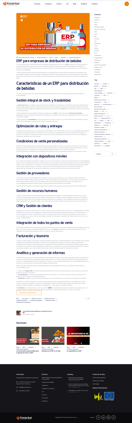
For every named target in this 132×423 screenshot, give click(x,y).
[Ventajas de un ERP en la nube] (53, 336)
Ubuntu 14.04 (97, 145)
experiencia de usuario (100, 109)
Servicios (44, 394)
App (95, 88)
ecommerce (97, 102)
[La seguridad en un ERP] (78, 336)
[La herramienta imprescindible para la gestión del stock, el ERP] (27, 336)
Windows (97, 72)
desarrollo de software (100, 100)
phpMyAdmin (97, 122)
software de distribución (100, 129)
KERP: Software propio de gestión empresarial (52, 378)
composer (97, 95)
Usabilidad (97, 69)
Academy (97, 17)
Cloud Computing (41, 57)
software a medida (99, 127)
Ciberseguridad (99, 27)
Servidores (97, 60)
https (95, 118)
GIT (108, 116)
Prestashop (108, 122)
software (63, 57)
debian (96, 97)
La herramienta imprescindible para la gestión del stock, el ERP (79, 384)
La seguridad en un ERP (74, 351)
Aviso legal (96, 384)
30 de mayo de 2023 (24, 57)
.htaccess (96, 83)
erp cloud (25, 298)
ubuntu (105, 143)
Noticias (96, 50)
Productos (45, 398)
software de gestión (36, 300)
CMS (95, 31)
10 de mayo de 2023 (74, 392)
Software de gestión (74, 57)
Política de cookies (98, 380)
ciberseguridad (98, 90)
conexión (55, 229)
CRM (51, 57)
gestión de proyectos (99, 113)
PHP (95, 53)
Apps (95, 22)
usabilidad (107, 145)
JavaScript (97, 43)
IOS (95, 41)
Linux (95, 46)
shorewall (105, 125)
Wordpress (97, 74)
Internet (96, 39)
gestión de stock (23, 105)
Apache (96, 86)
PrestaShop (97, 55)
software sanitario (99, 141)
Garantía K (45, 385)
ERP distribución (107, 104)
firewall (96, 111)
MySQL (102, 120)
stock (108, 141)
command (109, 93)
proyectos (97, 125)
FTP (103, 111)
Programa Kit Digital (48, 382)
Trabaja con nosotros (48, 388)
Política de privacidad (99, 377)
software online (50, 300)
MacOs (96, 48)
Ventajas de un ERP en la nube (51, 351)
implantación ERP (21, 300)
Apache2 (104, 86)
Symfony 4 (97, 143)
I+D (43, 391)
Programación (98, 58)
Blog (32, 57)
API (28, 278)
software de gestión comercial (102, 134)
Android (96, 20)
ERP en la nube (36, 298)
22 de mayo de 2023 (74, 387)
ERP (56, 57)
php (108, 120)
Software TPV (98, 67)
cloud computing (98, 93)
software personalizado (23, 302)
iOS (95, 120)
